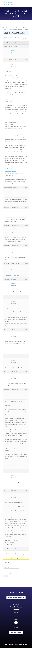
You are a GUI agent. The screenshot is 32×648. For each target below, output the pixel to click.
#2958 (26, 207)
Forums (18, 27)
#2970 (26, 279)
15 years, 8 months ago (13, 33)
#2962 (26, 245)
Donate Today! (16, 633)
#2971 (26, 297)
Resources (16, 610)
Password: (6, 567)
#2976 (26, 371)
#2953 (26, 60)
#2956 (26, 187)
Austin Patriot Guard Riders (9, 27)
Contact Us (16, 615)
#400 (27, 46)
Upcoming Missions (16, 607)
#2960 (26, 225)
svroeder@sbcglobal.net (10, 171)
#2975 (26, 356)
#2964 (26, 263)
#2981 (26, 490)
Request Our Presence (16, 597)
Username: (6, 562)
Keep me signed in (9, 573)
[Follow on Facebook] (16, 622)
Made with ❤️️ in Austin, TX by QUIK (18, 644)
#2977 (26, 389)
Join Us (16, 612)
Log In (6, 575)
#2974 (26, 329)
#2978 (26, 471)
